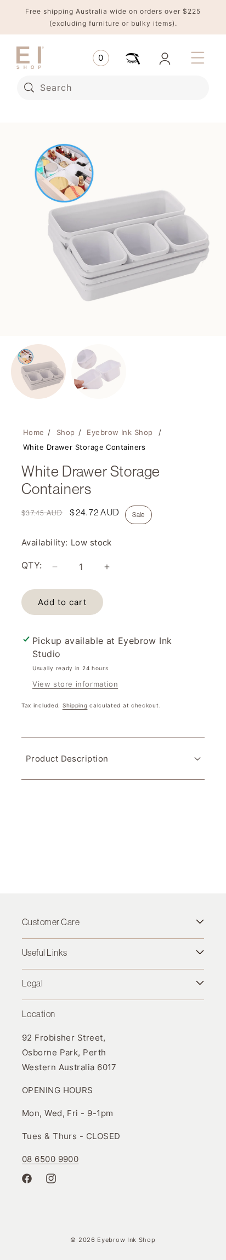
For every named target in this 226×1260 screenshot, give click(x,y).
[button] (101, 58)
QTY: (31, 565)
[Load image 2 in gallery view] (98, 371)
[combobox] (113, 88)
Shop (65, 432)
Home (33, 432)
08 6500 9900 (50, 1159)
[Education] (133, 58)
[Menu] (197, 58)
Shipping (75, 705)
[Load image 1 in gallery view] (38, 371)
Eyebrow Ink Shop (119, 432)
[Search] (29, 88)
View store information (75, 684)
